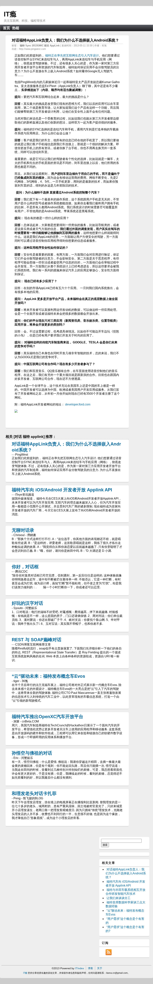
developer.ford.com (77, 404)
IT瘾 (10, 14)
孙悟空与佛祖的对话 (32, 753)
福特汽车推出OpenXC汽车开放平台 (47, 716)
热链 (15, 28)
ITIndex (79, 968)
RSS (109, 952)
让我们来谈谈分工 (118, 898)
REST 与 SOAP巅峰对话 (36, 639)
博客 (90, 968)
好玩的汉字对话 (27, 603)
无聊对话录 (23, 530)
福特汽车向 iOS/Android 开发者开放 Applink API (62, 489)
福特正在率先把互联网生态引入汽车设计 (72, 55)
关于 (99, 968)
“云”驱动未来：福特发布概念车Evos (48, 676)
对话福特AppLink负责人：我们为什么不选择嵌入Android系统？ (126, 873)
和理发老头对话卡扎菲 (34, 793)
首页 (6, 28)
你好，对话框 (25, 566)
